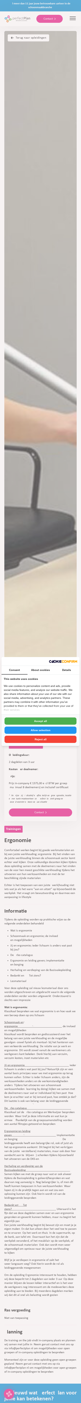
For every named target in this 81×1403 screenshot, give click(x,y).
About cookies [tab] (40, 669)
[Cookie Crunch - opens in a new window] (63, 661)
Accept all (40, 721)
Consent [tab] (14, 669)
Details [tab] (66, 669)
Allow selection (40, 730)
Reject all (41, 739)
